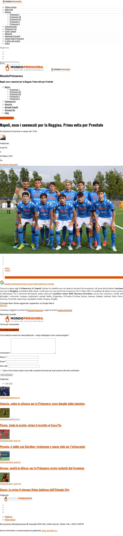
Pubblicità (8, 516)
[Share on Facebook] (64, 257)
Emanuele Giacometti (9, 164)
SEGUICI (3, 305)
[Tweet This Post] (64, 259)
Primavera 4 (15, 24)
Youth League (10, 31)
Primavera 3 (15, 22)
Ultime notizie (10, 7)
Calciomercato (11, 27)
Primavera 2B (15, 19)
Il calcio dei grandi (12, 41)
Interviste (9, 10)
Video (7, 43)
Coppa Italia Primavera (14, 39)
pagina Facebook (65, 310)
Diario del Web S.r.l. (50, 531)
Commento (5, 353)
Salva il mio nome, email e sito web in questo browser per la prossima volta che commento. (41, 370)
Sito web (3, 366)
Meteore (8, 34)
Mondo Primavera (35, 310)
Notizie (8, 12)
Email (3, 361)
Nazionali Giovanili (12, 36)
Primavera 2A (15, 17)
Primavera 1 (15, 14)
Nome (3, 357)
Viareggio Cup (11, 29)
